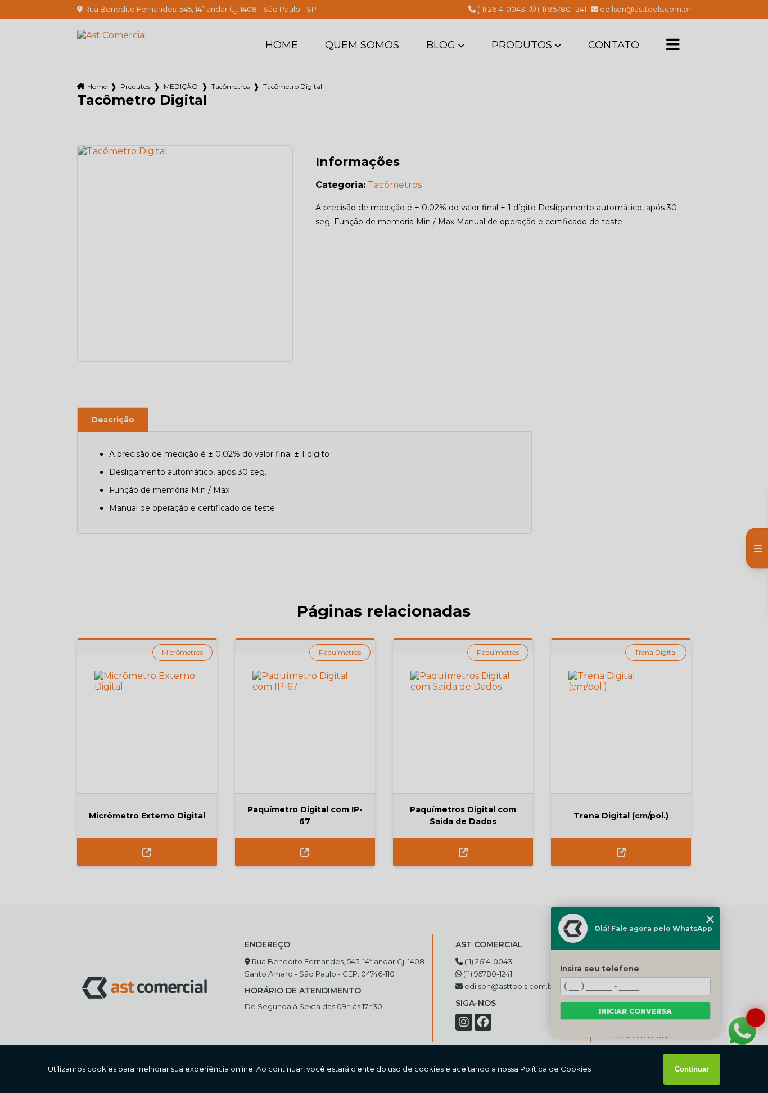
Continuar (692, 1069)
